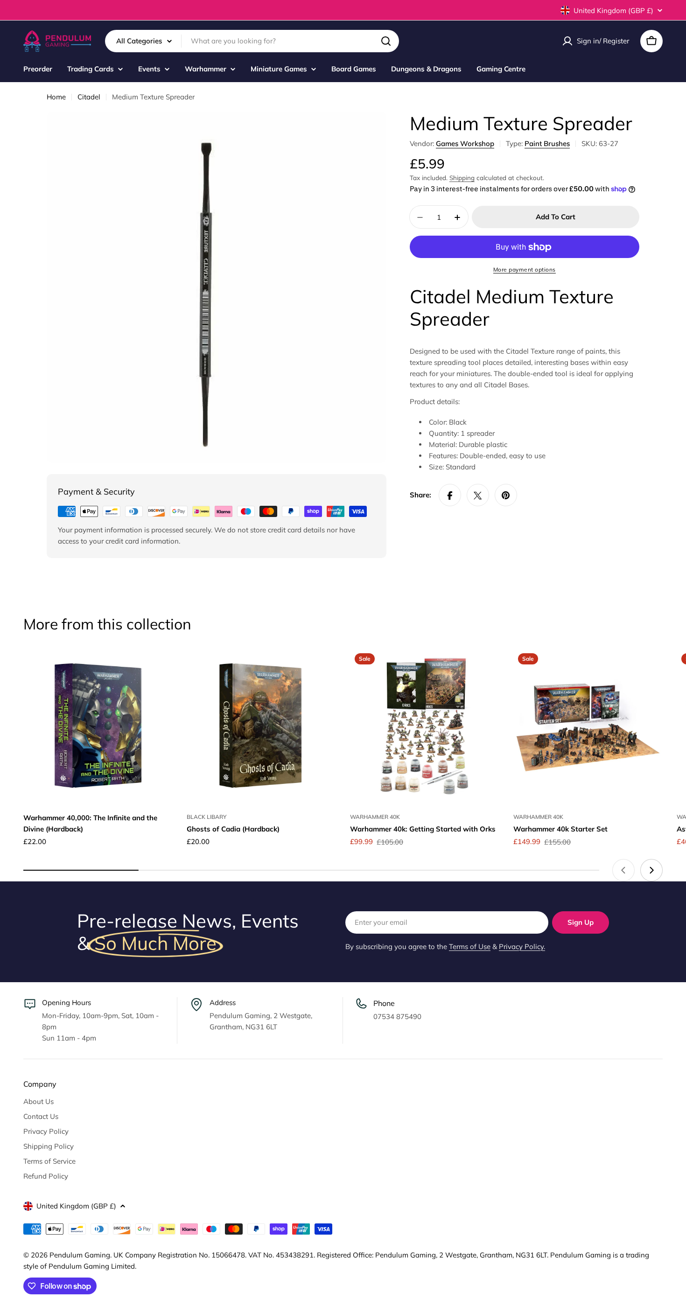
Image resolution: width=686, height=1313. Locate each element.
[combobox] (252, 41)
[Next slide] (651, 870)
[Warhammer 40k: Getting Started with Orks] (424, 726)
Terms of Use (469, 946)
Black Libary (206, 816)
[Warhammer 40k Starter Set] (588, 726)
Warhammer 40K (375, 816)
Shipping (462, 178)
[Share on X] (478, 495)
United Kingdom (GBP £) (613, 10)
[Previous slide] (623, 870)
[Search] (386, 41)
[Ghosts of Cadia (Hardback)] (261, 726)
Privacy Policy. (522, 946)
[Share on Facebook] (450, 495)
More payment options (524, 269)
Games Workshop (465, 143)
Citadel (88, 96)
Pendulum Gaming (79, 1254)
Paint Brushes (547, 143)
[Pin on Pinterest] (506, 495)
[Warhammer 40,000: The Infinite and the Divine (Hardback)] (98, 726)
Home (56, 96)
